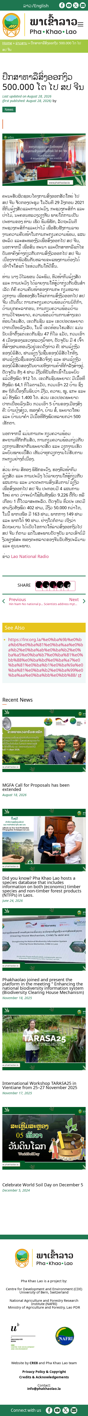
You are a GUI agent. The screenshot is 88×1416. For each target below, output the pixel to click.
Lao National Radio (30, 556)
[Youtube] (69, 5)
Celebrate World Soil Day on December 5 (42, 1185)
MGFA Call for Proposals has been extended (35, 787)
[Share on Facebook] (41, 586)
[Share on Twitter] (48, 586)
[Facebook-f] (62, 5)
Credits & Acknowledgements (44, 1377)
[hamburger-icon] (80, 25)
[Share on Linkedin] (55, 586)
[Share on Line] (69, 586)
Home (7, 43)
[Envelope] (83, 5)
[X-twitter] (76, 5)
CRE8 (34, 1363)
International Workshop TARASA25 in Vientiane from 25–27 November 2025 (39, 1085)
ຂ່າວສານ (21, 43)
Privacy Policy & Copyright (44, 1371)
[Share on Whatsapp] (62, 586)
